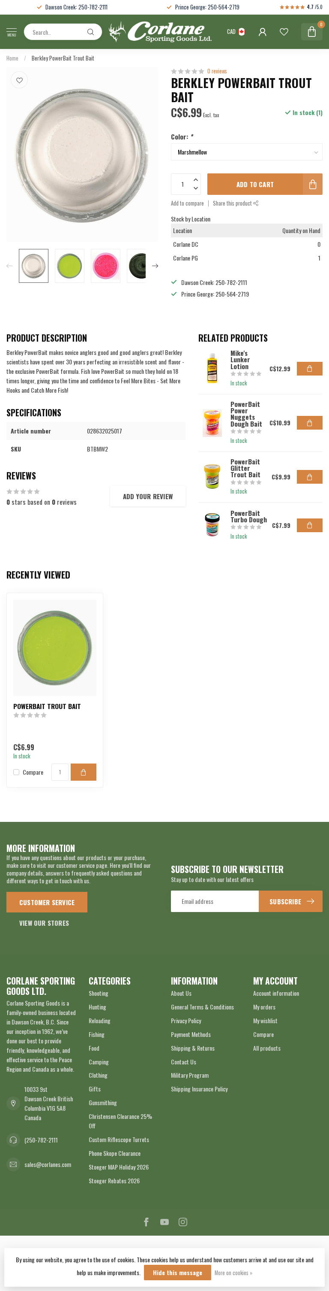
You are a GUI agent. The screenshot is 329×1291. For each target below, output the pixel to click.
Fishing (97, 1034)
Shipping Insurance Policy (199, 1088)
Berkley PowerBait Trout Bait (63, 58)
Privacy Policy (186, 1020)
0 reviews (217, 71)
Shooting (98, 992)
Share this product (233, 203)
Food (94, 1047)
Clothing (98, 1074)
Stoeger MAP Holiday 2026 (119, 1166)
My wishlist (265, 1020)
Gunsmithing (103, 1102)
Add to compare (187, 203)
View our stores (44, 922)
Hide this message (177, 1272)
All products (267, 1047)
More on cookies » (233, 1273)
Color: (182, 136)
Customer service (47, 902)
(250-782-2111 (41, 1139)
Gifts (95, 1088)
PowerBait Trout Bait (47, 706)
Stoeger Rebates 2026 (114, 1180)
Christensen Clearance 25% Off (120, 1121)
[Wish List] (284, 31)
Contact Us (183, 1061)
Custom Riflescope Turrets (119, 1139)
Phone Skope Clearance (115, 1153)
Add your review (148, 496)
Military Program (190, 1074)
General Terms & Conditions (202, 1006)
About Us (181, 992)
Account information (276, 992)
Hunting (97, 1006)
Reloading (100, 1020)
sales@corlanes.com (47, 1164)
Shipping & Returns (193, 1047)
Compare (33, 772)
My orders (264, 1006)
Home (12, 58)
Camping (99, 1061)
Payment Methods (191, 1034)
